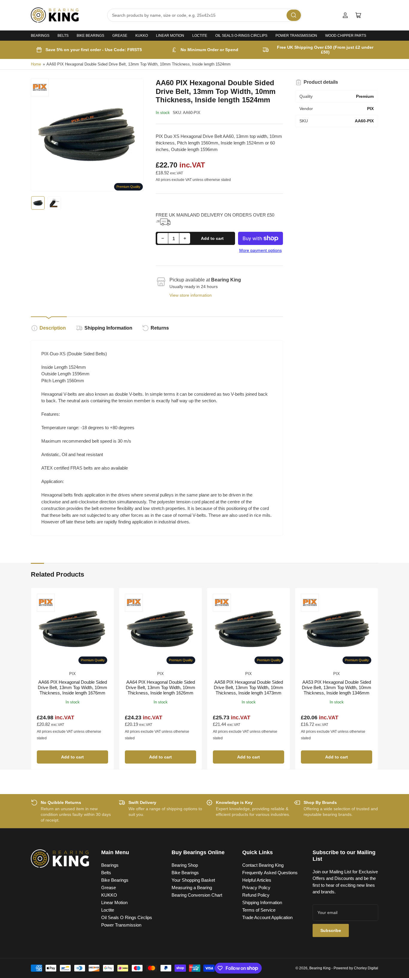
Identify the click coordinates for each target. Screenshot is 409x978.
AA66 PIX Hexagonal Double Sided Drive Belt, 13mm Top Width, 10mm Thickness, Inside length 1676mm (72, 687)
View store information (190, 295)
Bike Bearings (90, 35)
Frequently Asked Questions (270, 872)
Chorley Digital (366, 968)
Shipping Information (108, 327)
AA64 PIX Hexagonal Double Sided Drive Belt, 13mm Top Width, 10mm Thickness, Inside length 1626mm (160, 687)
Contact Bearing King (263, 865)
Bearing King (320, 968)
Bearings (40, 35)
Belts (63, 35)
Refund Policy (255, 895)
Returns (160, 327)
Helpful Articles (256, 880)
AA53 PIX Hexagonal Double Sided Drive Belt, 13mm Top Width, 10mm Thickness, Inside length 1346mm (336, 687)
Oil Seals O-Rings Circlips (241, 35)
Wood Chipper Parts (345, 35)
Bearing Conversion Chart (197, 895)
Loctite (199, 35)
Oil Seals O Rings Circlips (126, 917)
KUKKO (141, 35)
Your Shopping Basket (193, 880)
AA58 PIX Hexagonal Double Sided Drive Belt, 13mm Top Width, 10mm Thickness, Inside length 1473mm (248, 687)
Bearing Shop (185, 865)
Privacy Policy (256, 887)
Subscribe (330, 930)
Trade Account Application (267, 917)
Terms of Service (258, 910)
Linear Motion (170, 35)
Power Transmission (296, 35)
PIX (72, 673)
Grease (119, 35)
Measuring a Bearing (192, 887)
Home (36, 64)
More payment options (260, 250)
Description (53, 327)
